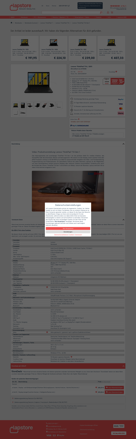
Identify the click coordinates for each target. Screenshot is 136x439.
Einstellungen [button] (68, 232)
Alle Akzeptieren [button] (68, 228)
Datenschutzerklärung (61, 234)
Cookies (71, 234)
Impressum (78, 234)
